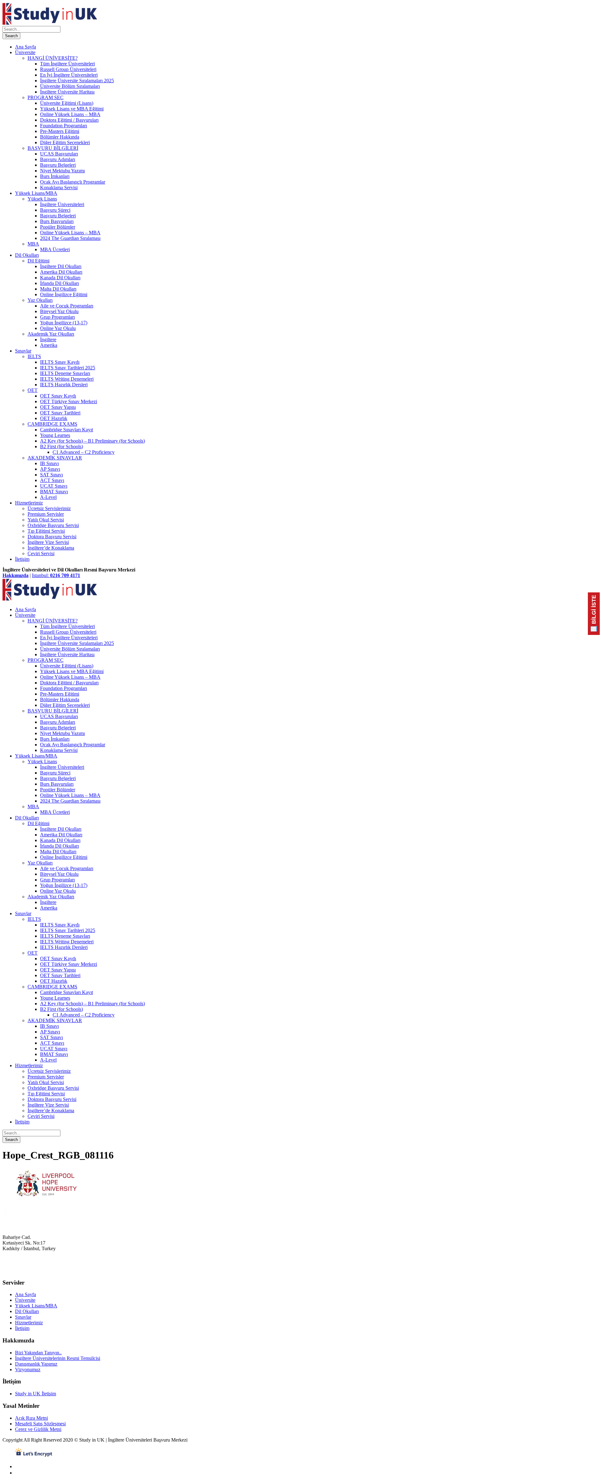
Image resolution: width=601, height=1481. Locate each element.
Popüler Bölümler (57, 227)
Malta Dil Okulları (58, 289)
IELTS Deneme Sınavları (65, 373)
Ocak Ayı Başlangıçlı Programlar (72, 182)
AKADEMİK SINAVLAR (55, 457)
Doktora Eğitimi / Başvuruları (69, 120)
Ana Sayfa (25, 46)
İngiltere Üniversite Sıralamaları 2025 (77, 80)
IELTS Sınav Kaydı (60, 362)
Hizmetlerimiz (29, 502)
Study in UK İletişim (35, 1393)
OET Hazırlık (53, 418)
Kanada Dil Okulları (60, 277)
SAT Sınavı (51, 474)
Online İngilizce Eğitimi (63, 294)
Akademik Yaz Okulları (51, 334)
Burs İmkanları (54, 176)
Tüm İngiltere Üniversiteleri (67, 63)
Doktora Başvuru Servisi (52, 536)
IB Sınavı (49, 463)
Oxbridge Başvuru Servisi (53, 525)
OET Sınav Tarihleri (60, 412)
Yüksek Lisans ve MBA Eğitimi (72, 108)
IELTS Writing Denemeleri (67, 379)
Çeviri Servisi (41, 553)
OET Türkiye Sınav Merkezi (68, 401)
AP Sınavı (50, 469)
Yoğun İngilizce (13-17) (63, 322)
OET (33, 390)
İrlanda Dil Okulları (59, 283)
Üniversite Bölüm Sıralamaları (70, 86)
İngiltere (48, 339)
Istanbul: (56, 575)
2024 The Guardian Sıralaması (70, 238)
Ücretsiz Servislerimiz (49, 508)
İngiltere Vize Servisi (48, 542)
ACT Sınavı (52, 480)
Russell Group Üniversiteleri (68, 69)
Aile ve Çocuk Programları (66, 305)
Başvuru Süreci (55, 210)
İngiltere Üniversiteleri (62, 204)
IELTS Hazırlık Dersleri (64, 384)
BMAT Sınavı (54, 491)
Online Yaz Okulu (58, 328)
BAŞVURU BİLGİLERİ (53, 148)
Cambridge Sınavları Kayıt (66, 429)
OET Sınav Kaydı (58, 395)
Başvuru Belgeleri (58, 165)
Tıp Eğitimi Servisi (46, 531)
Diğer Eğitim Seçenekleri (65, 142)
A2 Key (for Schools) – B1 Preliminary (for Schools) (92, 441)
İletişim (22, 559)
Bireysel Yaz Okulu (59, 311)
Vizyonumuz (27, 1369)
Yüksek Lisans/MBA (36, 193)
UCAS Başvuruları (59, 153)
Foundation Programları (63, 125)
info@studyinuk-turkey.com (30, 1270)
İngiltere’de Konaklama (51, 547)
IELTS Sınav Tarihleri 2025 (67, 367)
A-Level (48, 497)
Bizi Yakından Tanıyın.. (38, 1352)
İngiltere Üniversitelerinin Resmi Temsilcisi (57, 1358)
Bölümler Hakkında (59, 136)
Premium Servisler (46, 514)
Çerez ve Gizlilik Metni (38, 1429)
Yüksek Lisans (42, 198)
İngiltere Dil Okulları (60, 266)
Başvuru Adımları (57, 159)
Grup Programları (57, 317)
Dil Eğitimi (38, 260)
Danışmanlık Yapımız (36, 1364)
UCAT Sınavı (53, 486)
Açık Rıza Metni (31, 1418)
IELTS (34, 356)
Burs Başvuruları (57, 221)
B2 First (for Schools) (61, 446)
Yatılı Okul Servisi (46, 519)
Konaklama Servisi (59, 187)
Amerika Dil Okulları (61, 272)
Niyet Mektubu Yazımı (62, 170)
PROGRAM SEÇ (46, 97)
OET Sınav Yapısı (58, 407)
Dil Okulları (27, 255)
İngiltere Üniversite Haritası (67, 91)
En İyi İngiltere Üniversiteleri (69, 75)
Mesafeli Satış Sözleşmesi (40, 1423)
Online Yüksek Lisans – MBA (70, 114)
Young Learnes (55, 435)
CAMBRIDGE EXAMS (52, 424)
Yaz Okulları (40, 300)
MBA (33, 243)
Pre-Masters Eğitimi (59, 131)
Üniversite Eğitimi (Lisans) (66, 103)
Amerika (48, 345)
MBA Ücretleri (55, 249)
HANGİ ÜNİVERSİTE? (53, 58)
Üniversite (25, 52)
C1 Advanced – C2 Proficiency (84, 452)
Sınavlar (23, 350)
